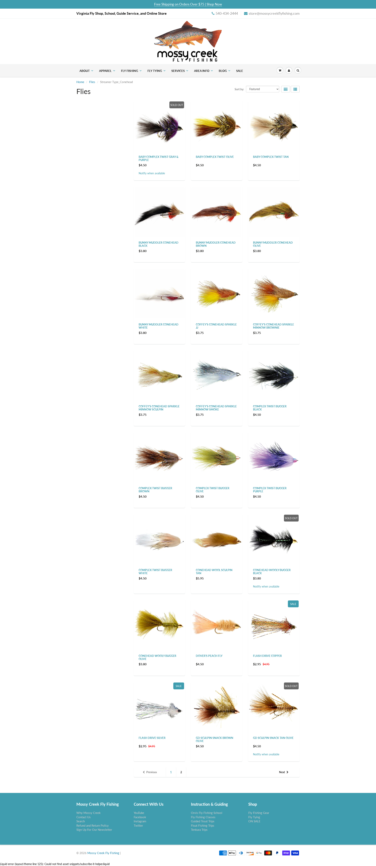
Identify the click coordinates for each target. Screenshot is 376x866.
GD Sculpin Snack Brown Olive (214, 739)
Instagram (140, 821)
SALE (239, 70)
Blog (223, 70)
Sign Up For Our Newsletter (94, 829)
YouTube (139, 812)
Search (80, 821)
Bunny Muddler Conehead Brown (216, 244)
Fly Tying (154, 70)
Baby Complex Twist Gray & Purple (158, 158)
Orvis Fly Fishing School (206, 812)
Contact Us (83, 817)
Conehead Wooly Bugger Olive (157, 657)
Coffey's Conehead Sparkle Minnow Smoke (216, 408)
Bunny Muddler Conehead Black (158, 244)
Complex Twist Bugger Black (270, 408)
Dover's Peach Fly (209, 655)
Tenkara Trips (199, 829)
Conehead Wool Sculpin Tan (214, 571)
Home (80, 82)
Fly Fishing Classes (203, 817)
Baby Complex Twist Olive (215, 156)
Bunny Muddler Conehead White (158, 326)
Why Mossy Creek (88, 812)
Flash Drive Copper (267, 655)
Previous (151, 772)
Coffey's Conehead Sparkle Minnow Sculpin (159, 408)
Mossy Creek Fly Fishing (103, 853)
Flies (92, 82)
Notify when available (152, 173)
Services (178, 70)
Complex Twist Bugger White (155, 571)
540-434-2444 (227, 13)
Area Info (201, 70)
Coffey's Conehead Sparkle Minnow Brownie (273, 326)
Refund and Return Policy (92, 825)
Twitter (138, 825)
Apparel (105, 70)
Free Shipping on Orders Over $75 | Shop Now (188, 4)
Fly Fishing (129, 70)
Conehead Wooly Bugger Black (272, 571)
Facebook (140, 817)
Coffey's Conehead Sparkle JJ (216, 326)
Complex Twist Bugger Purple (270, 489)
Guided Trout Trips (202, 821)
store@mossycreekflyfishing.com (274, 13)
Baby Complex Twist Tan (271, 156)
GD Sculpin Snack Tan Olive (273, 737)
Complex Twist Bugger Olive (212, 489)
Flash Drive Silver (152, 737)
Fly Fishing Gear (258, 812)
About (85, 70)
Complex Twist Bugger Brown (155, 489)
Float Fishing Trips (202, 825)
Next (282, 772)
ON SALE (254, 821)
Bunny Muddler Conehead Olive (273, 244)
